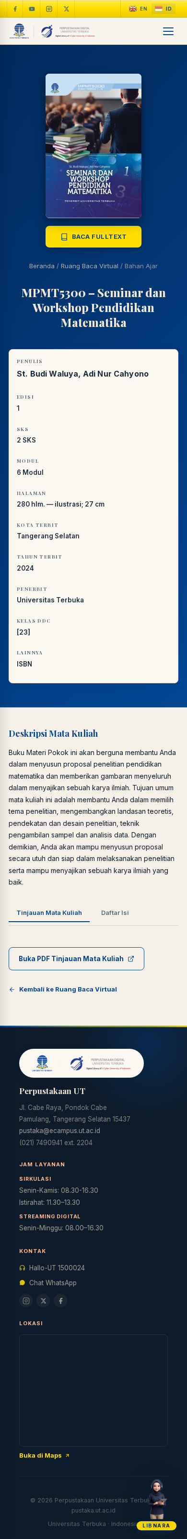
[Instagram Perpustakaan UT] (49, 8)
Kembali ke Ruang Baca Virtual (68, 989)
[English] (138, 8)
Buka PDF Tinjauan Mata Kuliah (71, 959)
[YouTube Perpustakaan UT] (32, 8)
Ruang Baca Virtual (89, 266)
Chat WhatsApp (53, 1283)
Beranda (42, 266)
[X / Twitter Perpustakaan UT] (66, 8)
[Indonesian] (163, 8)
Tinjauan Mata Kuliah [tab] (49, 912)
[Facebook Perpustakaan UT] (15, 8)
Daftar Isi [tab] (115, 912)
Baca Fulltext (99, 236)
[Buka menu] (168, 31)
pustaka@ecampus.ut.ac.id (59, 1131)
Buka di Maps (40, 1455)
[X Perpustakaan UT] (43, 1300)
